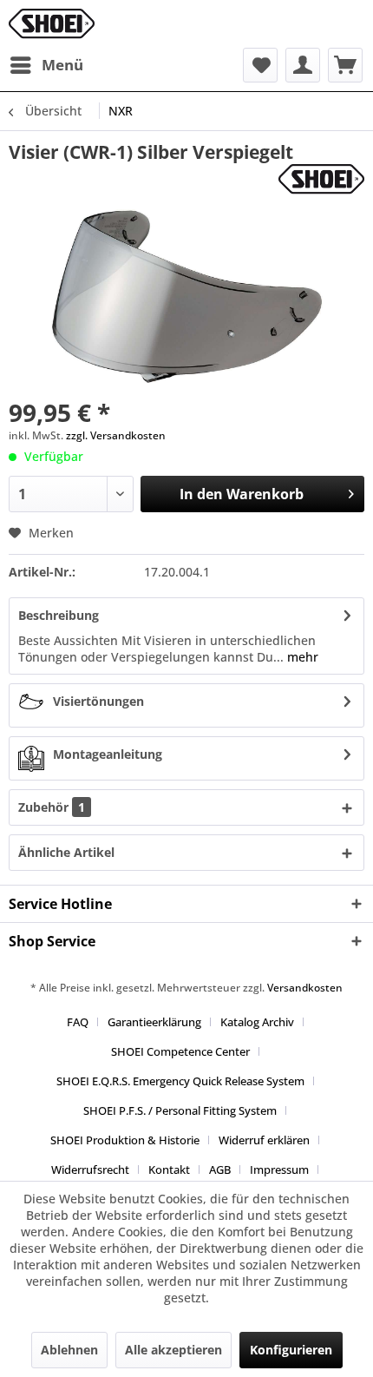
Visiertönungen (98, 701)
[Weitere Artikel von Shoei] (321, 179)
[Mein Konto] (302, 65)
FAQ (77, 1022)
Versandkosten (305, 987)
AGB (220, 1169)
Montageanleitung (107, 754)
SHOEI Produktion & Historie (125, 1140)
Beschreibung (58, 615)
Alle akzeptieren (173, 1349)
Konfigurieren (291, 1349)
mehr (301, 657)
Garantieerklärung (154, 1022)
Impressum (279, 1169)
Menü (62, 65)
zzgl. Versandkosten (116, 435)
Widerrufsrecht (90, 1169)
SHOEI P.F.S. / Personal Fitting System (180, 1110)
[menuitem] (46, 65)
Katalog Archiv (257, 1022)
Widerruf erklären (264, 1140)
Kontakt (169, 1169)
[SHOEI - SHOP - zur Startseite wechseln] (52, 24)
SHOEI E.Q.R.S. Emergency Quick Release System (180, 1081)
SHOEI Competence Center (180, 1051)
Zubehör (51, 807)
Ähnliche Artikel (66, 852)
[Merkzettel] (260, 65)
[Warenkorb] (345, 65)
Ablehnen (69, 1349)
